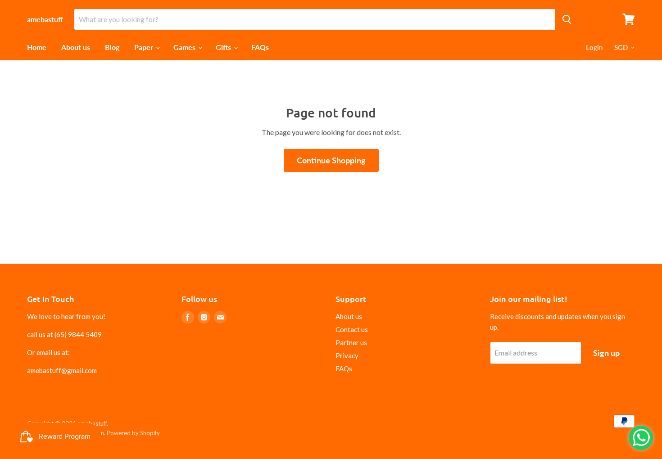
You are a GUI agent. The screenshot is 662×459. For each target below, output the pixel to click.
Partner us (351, 342)
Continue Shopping (331, 160)
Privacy (347, 355)
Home (36, 47)
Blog (112, 47)
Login (594, 47)
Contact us (352, 329)
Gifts (224, 47)
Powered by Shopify (133, 432)
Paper (144, 47)
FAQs (260, 47)
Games (185, 47)
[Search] (567, 19)
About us (75, 47)
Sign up (606, 353)
